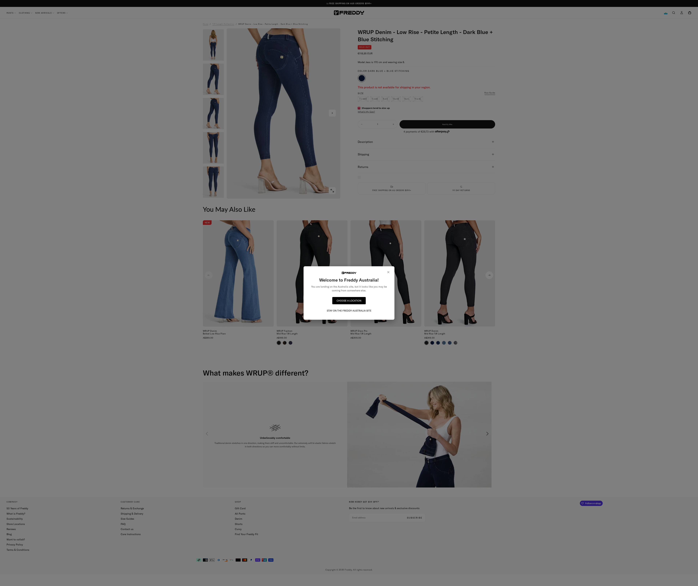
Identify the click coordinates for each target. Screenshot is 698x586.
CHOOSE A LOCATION (349, 300)
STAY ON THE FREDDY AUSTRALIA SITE (349, 310)
